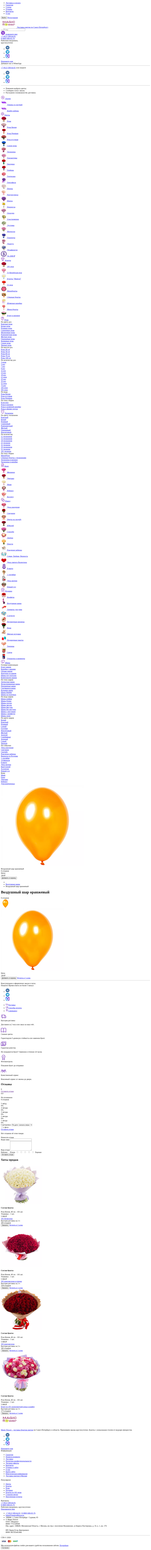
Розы (8, 1488)
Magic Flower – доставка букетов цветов (17, 1430)
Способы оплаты (15, 1008)
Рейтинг (4, 1152)
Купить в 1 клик (23, 978)
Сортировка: (6, 1125)
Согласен (5, 1548)
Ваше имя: (5, 1140)
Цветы (8, 1484)
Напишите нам (7, 61)
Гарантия (9, 5)
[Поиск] (2, 30)
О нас (8, 13)
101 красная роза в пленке (11, 1281)
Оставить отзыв (7, 1091)
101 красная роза (7, 1344)
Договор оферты (12, 1463)
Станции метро (12, 1495)
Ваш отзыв (5, 1150)
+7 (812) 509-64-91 (8, 36)
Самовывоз (12, 1011)
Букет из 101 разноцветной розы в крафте (18, 1407)
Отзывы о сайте (12, 1467)
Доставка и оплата (13, 3)
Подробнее (64, 1545)
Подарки (9, 1490)
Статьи (8, 7)
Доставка (11, 1005)
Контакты (10, 11)
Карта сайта (10, 1472)
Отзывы (9, 9)
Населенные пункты (14, 1497)
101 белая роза (7, 1219)
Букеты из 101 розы (13, 1492)
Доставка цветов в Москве (16, 1476)
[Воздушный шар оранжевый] (32, 971)
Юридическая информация (16, 1474)
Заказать (5, 1225)
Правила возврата (13, 1457)
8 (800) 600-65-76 (8, 38)
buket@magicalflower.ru (15, 1515)
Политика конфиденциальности (18, 1461)
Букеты (9, 1486)
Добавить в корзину (9, 878)
